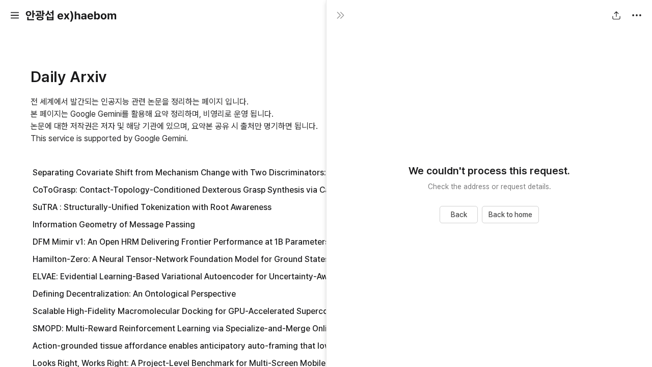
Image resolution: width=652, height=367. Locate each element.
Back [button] (459, 215)
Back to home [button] (510, 215)
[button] (14, 15)
